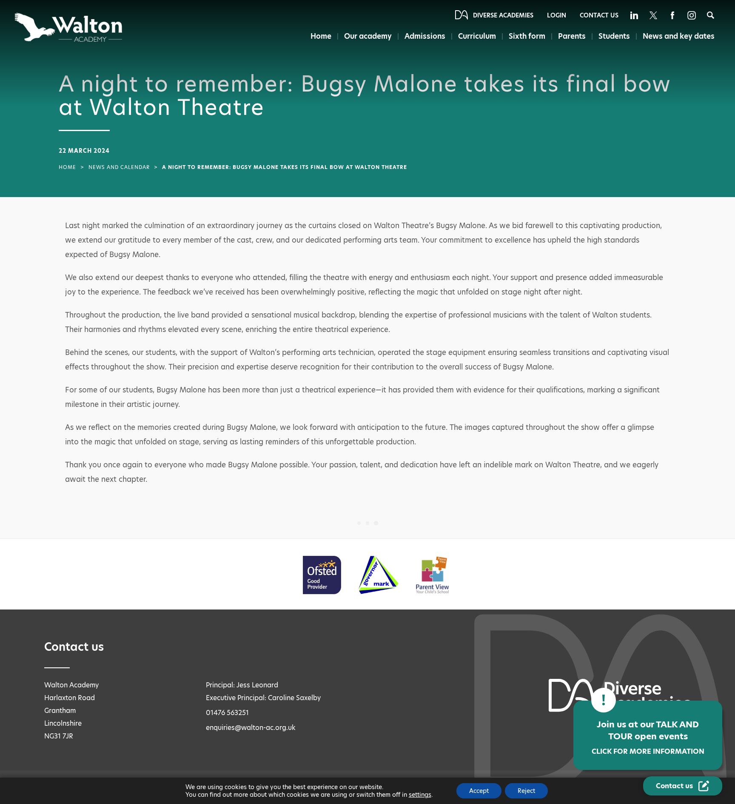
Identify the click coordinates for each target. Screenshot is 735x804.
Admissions (425, 36)
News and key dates (679, 36)
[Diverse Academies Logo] (69, 27)
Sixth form (527, 36)
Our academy (368, 36)
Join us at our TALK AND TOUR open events (648, 737)
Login (556, 15)
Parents (572, 36)
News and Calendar (119, 167)
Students (614, 36)
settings (420, 794)
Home (321, 36)
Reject (526, 791)
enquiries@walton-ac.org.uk (251, 727)
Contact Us (599, 15)
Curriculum (477, 36)
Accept (479, 791)
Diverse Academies (503, 15)
